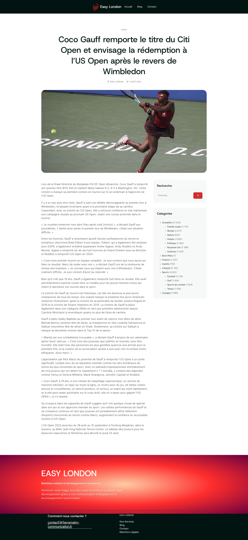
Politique (171, 243)
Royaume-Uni (173, 247)
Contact (124, 528)
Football (171, 276)
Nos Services (127, 521)
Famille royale (174, 226)
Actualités (167, 222)
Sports (165, 272)
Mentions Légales (129, 532)
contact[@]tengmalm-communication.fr (63, 524)
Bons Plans (167, 255)
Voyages (166, 293)
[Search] (198, 195)
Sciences (171, 251)
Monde (170, 230)
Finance (166, 259)
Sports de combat (176, 284)
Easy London (110, 6)
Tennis (124, 30)
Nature (170, 235)
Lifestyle (166, 268)
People (170, 239)
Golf (169, 280)
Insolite (165, 264)
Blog (122, 525)
